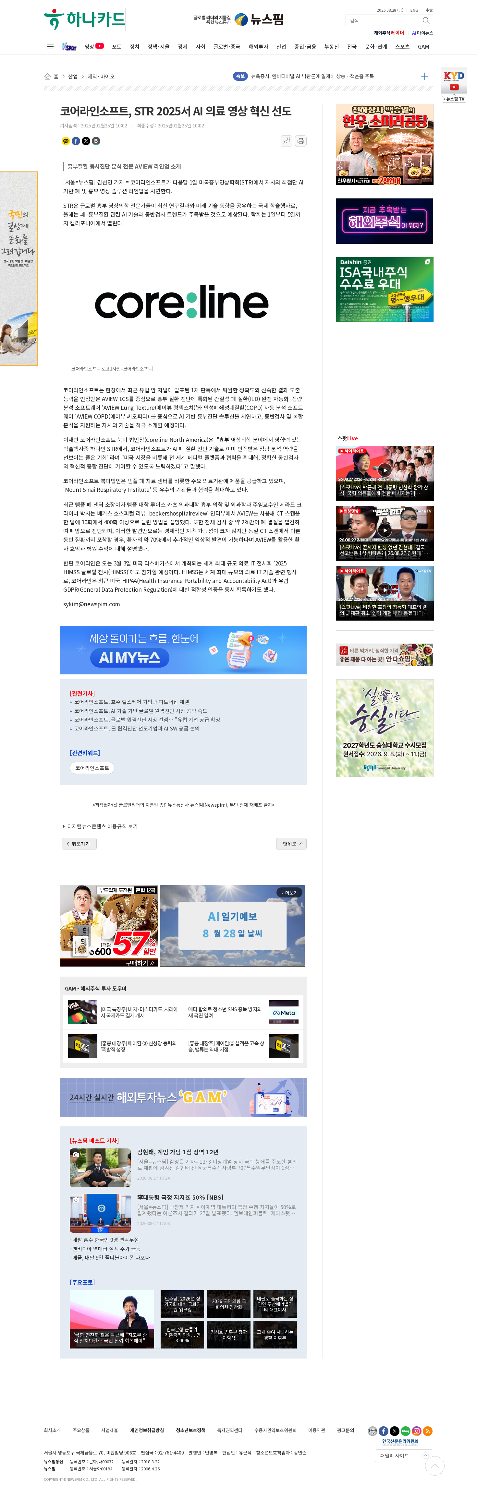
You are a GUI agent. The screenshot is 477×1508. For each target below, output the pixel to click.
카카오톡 (66, 141)
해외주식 (389, 33)
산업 (281, 46)
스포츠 (402, 46)
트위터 (86, 141)
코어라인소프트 (92, 768)
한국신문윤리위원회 (400, 1442)
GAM (423, 46)
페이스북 (76, 141)
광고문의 (345, 1430)
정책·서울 (159, 46)
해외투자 (258, 46)
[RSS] (428, 1431)
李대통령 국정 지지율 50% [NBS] (180, 1197)
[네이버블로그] (405, 1431)
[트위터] (394, 1431)
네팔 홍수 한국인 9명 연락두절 (105, 1239)
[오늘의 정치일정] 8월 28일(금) (283, 76)
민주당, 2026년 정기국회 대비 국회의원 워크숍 (182, 1304)
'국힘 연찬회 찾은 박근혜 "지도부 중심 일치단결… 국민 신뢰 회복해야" (110, 1337)
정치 (135, 46)
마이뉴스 (423, 33)
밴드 (96, 141)
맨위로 (290, 843)
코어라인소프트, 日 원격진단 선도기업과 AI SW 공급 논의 (137, 728)
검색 (426, 20)
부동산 (331, 46)
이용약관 (316, 1430)
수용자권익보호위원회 (275, 1430)
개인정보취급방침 (147, 1430)
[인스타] (417, 1431)
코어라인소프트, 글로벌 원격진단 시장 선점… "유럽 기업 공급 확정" (148, 719)
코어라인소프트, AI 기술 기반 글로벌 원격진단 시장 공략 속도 (140, 710)
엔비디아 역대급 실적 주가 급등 (106, 1248)
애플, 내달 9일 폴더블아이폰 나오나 (111, 1257)
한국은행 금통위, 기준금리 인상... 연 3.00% (183, 1335)
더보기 (424, 76)
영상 (89, 46)
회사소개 (52, 1430)
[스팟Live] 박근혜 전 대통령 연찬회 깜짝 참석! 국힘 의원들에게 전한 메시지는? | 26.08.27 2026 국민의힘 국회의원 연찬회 (384, 490)
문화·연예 (376, 46)
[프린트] (301, 141)
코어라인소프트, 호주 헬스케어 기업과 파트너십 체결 (131, 701)
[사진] (100, 1167)
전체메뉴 (50, 46)
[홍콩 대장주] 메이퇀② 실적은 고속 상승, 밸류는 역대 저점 (226, 1046)
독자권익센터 (229, 1430)
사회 (200, 46)
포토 (117, 46)
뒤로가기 (81, 843)
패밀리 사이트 (394, 1455)
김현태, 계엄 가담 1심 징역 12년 (178, 1152)
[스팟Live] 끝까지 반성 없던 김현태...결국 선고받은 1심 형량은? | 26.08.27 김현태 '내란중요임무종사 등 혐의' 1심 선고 (384, 550)
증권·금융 (305, 46)
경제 (183, 46)
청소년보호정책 (190, 1430)
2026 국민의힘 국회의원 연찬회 (229, 1304)
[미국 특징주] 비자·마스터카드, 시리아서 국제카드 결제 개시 (139, 1012)
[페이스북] (383, 1431)
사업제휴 (109, 1430)
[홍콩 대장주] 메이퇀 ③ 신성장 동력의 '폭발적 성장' (139, 1046)
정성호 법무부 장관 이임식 (229, 1334)
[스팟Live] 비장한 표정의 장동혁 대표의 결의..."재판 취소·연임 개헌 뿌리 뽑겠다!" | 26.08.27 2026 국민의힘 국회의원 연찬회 (383, 609)
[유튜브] (372, 1431)
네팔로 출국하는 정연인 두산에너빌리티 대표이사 (275, 1304)
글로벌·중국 (227, 46)
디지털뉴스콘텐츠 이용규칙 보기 (102, 826)
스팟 (347, 438)
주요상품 (81, 1430)
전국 (352, 46)
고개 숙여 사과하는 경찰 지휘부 (275, 1334)
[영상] (385, 472)
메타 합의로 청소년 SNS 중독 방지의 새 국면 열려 (225, 1012)
